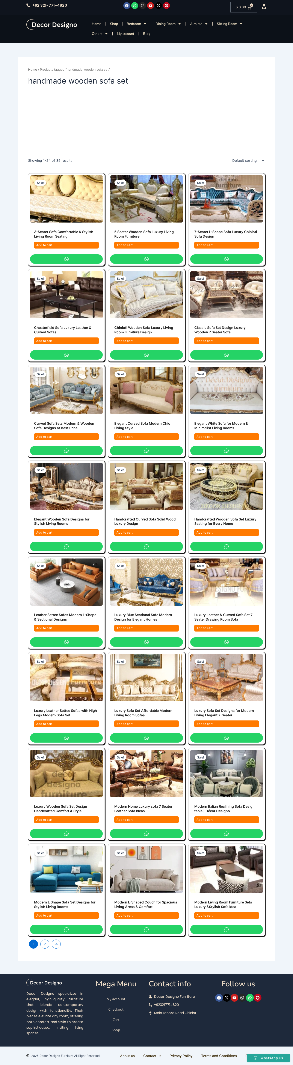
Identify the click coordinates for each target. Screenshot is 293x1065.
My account (125, 33)
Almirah (196, 23)
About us (127, 1056)
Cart (116, 1019)
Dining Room (166, 23)
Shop (114, 23)
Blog (146, 33)
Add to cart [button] (44, 245)
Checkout (116, 1009)
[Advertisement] (146, 124)
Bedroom (134, 23)
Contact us (152, 1056)
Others (97, 33)
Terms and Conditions (219, 1056)
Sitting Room (227, 23)
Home (96, 23)
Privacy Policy (181, 1056)
